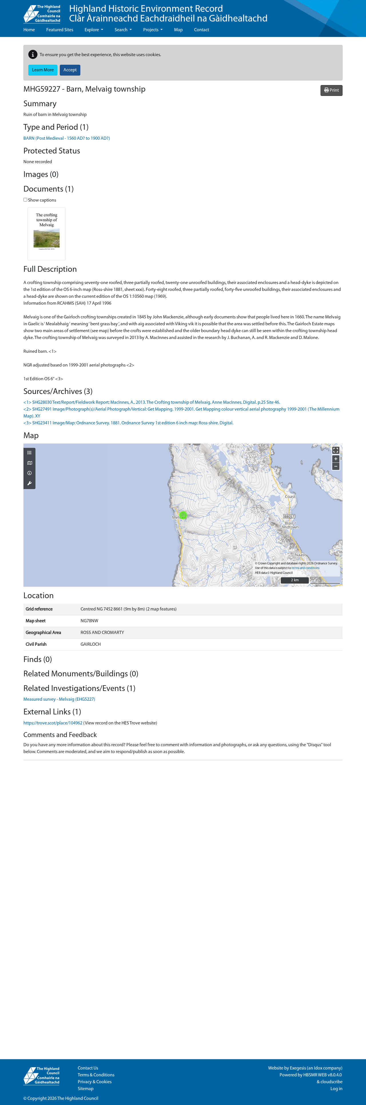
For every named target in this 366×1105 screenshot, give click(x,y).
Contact (201, 30)
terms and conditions (305, 568)
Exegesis (298, 1068)
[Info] (29, 473)
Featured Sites (59, 30)
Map (178, 30)
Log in (337, 1089)
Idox (318, 1068)
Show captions (41, 200)
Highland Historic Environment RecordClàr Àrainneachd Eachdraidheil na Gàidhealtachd (168, 14)
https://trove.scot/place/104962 (52, 723)
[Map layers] (29, 453)
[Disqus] (183, 836)
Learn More (43, 70)
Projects (151, 30)
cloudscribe (332, 1082)
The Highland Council (77, 1098)
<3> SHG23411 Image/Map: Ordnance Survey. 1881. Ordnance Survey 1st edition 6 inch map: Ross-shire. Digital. (128, 423)
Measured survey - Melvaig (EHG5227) (59, 699)
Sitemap (86, 1089)
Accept (70, 70)
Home (29, 30)
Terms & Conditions (96, 1075)
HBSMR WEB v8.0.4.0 (323, 1075)
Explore (92, 30)
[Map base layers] (29, 463)
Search (121, 30)
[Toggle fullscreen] (335, 450)
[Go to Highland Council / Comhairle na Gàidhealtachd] (41, 11)
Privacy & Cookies (95, 1082)
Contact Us (88, 1068)
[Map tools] (29, 484)
